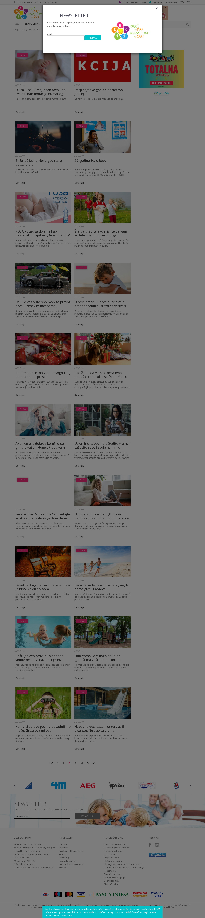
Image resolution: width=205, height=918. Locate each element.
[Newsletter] (131, 30)
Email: (49, 34)
